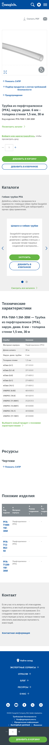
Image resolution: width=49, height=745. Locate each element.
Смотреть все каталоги (23, 288)
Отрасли (23, 674)
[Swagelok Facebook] (24, 705)
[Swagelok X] (33, 705)
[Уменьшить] (3, 147)
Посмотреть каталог (12, 126)
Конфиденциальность (26, 719)
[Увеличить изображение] (5, 72)
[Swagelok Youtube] (16, 705)
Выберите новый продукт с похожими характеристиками (21, 424)
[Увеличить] (14, 147)
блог (23, 680)
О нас (23, 693)
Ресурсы (23, 687)
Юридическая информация (26, 722)
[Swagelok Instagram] (41, 705)
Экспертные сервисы (23, 667)
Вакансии (38, 725)
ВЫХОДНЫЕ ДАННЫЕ (20, 725)
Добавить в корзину (24, 159)
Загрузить (24, 257)
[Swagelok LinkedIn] (8, 705)
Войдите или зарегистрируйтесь (18, 136)
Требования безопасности (24, 716)
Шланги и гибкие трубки (24, 225)
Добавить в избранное (24, 166)
